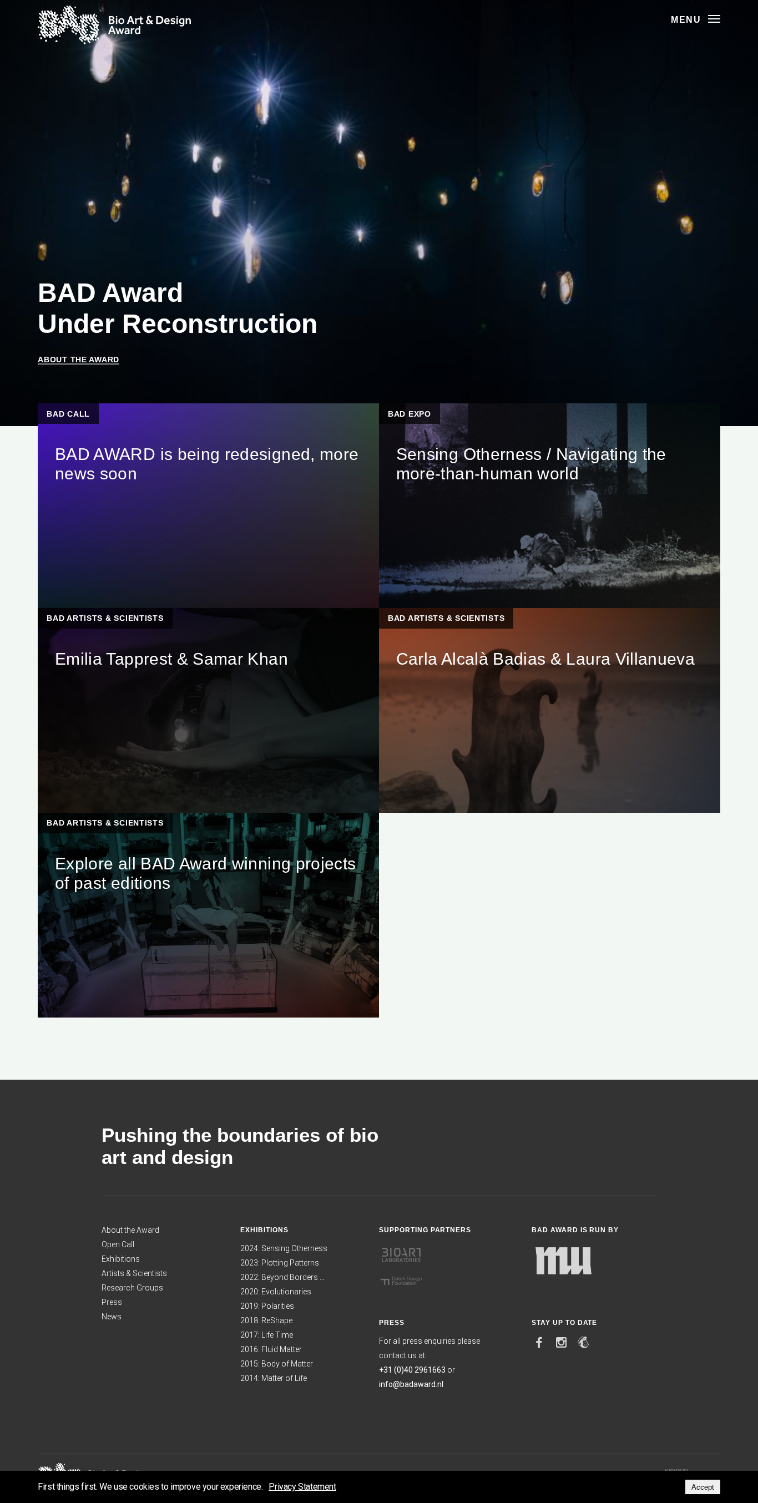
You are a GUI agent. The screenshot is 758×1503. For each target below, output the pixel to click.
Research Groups (132, 1287)
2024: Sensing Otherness (283, 1248)
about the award (78, 359)
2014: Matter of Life (273, 1378)
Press (112, 1302)
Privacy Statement (302, 1486)
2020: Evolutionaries (275, 1291)
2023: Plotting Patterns (279, 1262)
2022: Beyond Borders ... (282, 1277)
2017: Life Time (266, 1334)
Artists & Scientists (134, 1273)
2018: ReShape (266, 1320)
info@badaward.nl (411, 1384)
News (112, 1316)
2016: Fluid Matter (271, 1349)
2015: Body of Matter (276, 1363)
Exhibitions (121, 1258)
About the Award (130, 1230)
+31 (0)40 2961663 (412, 1369)
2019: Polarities (267, 1306)
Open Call (118, 1244)
